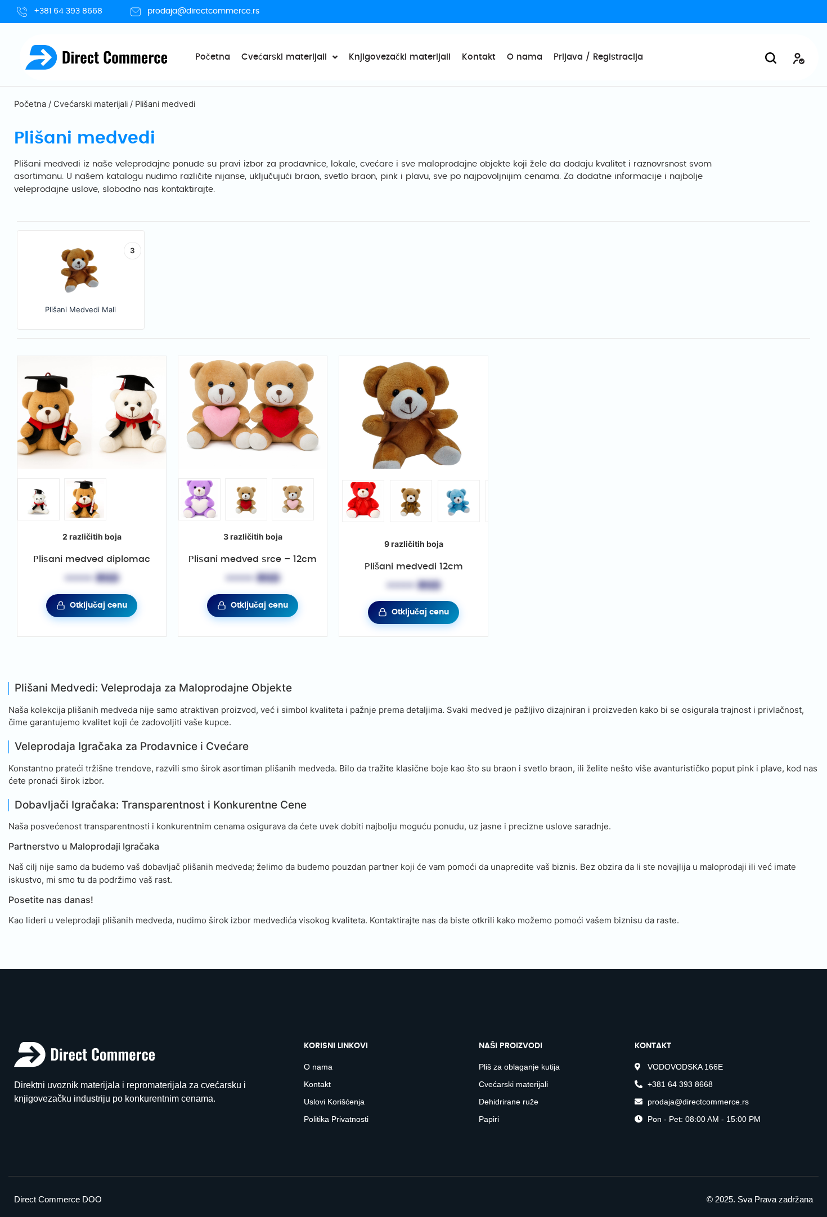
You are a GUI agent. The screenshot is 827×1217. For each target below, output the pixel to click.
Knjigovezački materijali (400, 57)
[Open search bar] (770, 57)
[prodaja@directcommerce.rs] (136, 12)
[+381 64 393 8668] (22, 12)
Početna (212, 57)
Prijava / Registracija (598, 57)
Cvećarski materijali (284, 57)
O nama (524, 57)
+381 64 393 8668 (68, 11)
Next (482, 512)
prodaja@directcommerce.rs (203, 11)
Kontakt (479, 57)
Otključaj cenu (98, 605)
